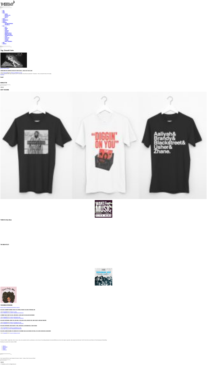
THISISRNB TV (7, 24)
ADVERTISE (4, 43)
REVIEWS (6, 28)
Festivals (7, 328)
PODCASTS (6, 39)
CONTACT (5, 349)
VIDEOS (4, 18)
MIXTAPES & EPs (7, 15)
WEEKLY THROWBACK (8, 41)
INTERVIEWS (5, 22)
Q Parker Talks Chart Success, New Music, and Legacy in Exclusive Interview (17, 315)
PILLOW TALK (7, 37)
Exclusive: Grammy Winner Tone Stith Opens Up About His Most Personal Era (17, 309)
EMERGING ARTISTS (8, 33)
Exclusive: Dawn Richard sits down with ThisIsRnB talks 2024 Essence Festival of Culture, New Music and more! (25, 331)
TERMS (4, 348)
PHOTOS (4, 21)
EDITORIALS (7, 30)
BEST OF (6, 17)
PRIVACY (4, 347)
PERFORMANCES (5, 20)
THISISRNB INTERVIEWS (9, 23)
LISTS (6, 27)
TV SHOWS (6, 40)
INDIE (4, 42)
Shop (3, 10)
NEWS (4, 11)
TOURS (6, 29)
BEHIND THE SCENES (8, 34)
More (4, 26)
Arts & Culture (2, 328)
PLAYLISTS (6, 16)
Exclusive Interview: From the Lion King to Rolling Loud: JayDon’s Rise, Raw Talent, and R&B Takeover (23, 320)
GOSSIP (6, 36)
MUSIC (4, 12)
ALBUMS (6, 14)
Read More (2, 74)
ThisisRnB (5, 311)
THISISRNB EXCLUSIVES (9, 35)
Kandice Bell (5, 72)
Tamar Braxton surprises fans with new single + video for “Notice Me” (16, 70)
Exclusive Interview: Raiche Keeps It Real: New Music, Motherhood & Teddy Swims (18, 325)
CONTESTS (6, 31)
